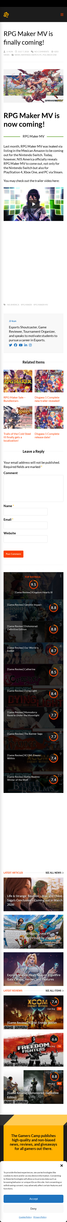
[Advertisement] (33, 262)
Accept (33, 1198)
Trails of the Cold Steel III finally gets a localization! (17, 437)
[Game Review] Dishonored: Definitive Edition (22, 628)
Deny (33, 1208)
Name (8, 506)
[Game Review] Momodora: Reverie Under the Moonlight (23, 714)
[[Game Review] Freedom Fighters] (33, 1065)
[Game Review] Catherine (21, 669)
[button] (61, 1165)
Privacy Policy (39, 1217)
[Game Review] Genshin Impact (24, 604)
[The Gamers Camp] (6, 16)
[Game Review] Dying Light (22, 690)
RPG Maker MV (41, 305)
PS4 (44, 55)
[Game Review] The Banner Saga (24, 733)
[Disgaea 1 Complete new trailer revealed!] (49, 391)
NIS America (13, 305)
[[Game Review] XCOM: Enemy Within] (33, 1028)
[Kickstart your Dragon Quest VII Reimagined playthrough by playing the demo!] (33, 947)
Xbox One (52, 55)
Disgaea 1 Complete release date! (47, 435)
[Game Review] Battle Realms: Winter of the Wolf (23, 778)
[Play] (34, 204)
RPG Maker (26, 305)
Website (10, 533)
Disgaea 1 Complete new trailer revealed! (47, 399)
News (17, 55)
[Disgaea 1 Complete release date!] (49, 427)
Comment (11, 473)
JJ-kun (9, 51)
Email (7, 519)
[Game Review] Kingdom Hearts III (34, 592)
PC (40, 55)
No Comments (41, 51)
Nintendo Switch (30, 55)
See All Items (53, 990)
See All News (53, 872)
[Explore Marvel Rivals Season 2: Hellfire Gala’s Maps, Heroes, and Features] (33, 985)
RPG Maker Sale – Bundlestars (15, 399)
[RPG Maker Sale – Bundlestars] (18, 391)
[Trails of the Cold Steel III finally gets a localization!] (18, 427)
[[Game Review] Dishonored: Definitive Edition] (33, 1103)
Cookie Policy (25, 1217)
